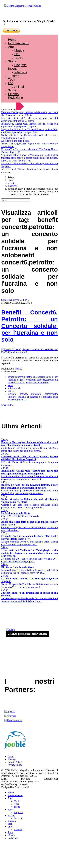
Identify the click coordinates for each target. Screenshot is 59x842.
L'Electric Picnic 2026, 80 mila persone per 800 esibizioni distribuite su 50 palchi (29, 119)
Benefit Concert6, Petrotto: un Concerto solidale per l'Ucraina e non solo (29, 326)
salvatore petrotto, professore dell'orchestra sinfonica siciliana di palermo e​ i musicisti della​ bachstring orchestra (33, 397)
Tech (11, 79)
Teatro (18, 57)
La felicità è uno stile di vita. (15, 140)
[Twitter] (13, 14)
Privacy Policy (15, 764)
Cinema (13, 94)
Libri (17, 54)
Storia (12, 61)
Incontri (13, 68)
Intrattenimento (18, 43)
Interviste (20, 72)
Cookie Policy (15, 762)
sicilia (10, 391)
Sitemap (12, 759)
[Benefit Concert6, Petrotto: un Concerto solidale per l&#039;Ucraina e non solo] (29, 352)
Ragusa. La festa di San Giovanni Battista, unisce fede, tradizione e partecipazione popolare (29, 131)
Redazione (15, 97)
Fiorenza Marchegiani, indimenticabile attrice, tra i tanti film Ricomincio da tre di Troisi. (29, 114)
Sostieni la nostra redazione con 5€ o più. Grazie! (29, 21)
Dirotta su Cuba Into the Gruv (16, 160)
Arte (11, 47)
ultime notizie (14, 388)
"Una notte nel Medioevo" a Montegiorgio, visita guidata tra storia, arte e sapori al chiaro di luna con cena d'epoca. (29, 156)
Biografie (20, 65)
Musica (19, 50)
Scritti (12, 90)
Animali (19, 86)
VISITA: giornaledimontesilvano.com (27, 633)
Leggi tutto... (7, 405)
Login (11, 756)
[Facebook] (10, 14)
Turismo (13, 76)
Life (10, 83)
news (10, 385)
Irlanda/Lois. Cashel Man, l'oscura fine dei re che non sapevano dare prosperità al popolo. (29, 125)
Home (12, 39)
